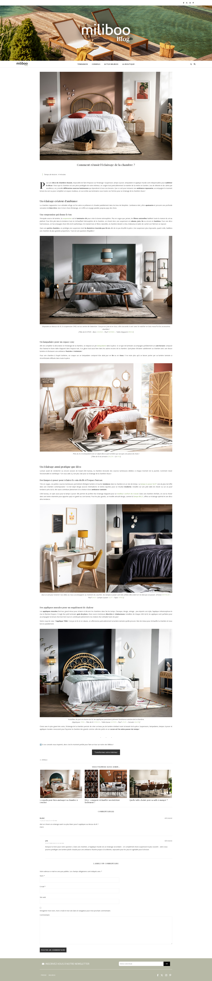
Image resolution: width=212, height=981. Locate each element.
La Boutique (128, 64)
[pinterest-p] (193, 3)
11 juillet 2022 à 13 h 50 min (48, 820)
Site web (43, 897)
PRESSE (43, 975)
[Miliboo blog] (106, 33)
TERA (82, 722)
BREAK (130, 332)
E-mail (42, 886)
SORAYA (97, 722)
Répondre (168, 818)
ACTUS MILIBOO (111, 64)
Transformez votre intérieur (106, 752)
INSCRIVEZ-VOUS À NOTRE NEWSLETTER (67, 963)
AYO (118, 456)
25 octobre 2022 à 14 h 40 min (54, 843)
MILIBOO (52, 975)
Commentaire (45, 915)
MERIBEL (111, 332)
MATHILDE (165, 595)
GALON (110, 456)
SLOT (110, 597)
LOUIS (124, 722)
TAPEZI (120, 597)
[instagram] (190, 3)
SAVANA (100, 332)
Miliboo (44, 760)
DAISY (94, 597)
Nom (42, 876)
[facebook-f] (183, 3)
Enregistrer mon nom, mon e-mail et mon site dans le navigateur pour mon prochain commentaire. (75, 911)
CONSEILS (96, 64)
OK (167, 964)
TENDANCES (82, 64)
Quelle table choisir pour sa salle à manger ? (149, 800)
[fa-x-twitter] (187, 3)
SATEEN (113, 722)
